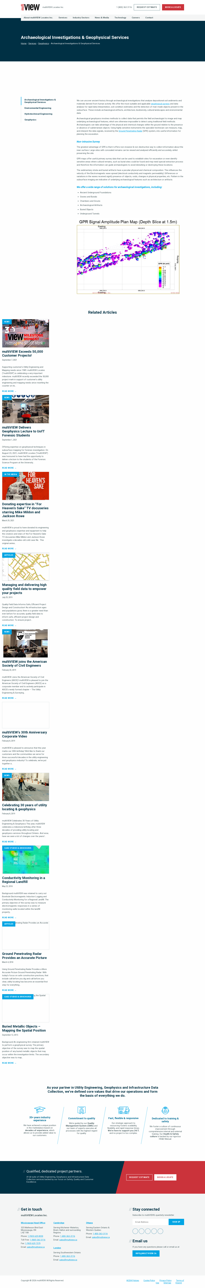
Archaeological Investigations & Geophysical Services (40, 100)
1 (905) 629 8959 (35, 1236)
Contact (149, 17)
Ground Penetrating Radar (130, 131)
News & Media (102, 17)
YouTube (154, 1231)
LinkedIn (148, 1231)
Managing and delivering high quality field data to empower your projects (24, 589)
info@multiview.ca (146, 1253)
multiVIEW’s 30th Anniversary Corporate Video (24, 734)
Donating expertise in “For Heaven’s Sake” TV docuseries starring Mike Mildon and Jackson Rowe (25, 510)
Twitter (141, 1231)
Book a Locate (173, 7)
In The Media (10, 474)
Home (23, 43)
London (57, 1248)
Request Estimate (147, 7)
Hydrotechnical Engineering (38, 114)
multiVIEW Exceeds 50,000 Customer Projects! (22, 354)
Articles (8, 555)
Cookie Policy (149, 1280)
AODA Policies (132, 1280)
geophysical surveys (160, 104)
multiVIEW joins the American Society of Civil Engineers (24, 664)
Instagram (160, 1231)
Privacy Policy (166, 1280)
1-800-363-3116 (67, 1236)
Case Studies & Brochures (17, 848)
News (7, 322)
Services (63, 17)
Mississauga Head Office (33, 1223)
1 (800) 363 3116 (124, 7)
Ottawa (89, 1223)
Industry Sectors (81, 17)
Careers (136, 17)
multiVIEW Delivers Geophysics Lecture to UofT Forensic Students (23, 431)
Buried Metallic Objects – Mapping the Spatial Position (24, 1028)
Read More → (9, 391)
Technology (120, 17)
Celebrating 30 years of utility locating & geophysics (24, 807)
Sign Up (176, 1222)
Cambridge (58, 1223)
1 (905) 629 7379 (32, 1243)
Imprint (179, 1283)
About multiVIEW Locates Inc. (38, 17)
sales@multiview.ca (36, 1247)
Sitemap (167, 1283)
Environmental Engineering (38, 108)
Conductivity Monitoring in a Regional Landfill (23, 880)
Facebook (135, 1231)
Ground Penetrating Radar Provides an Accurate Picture (24, 956)
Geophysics (43, 43)
